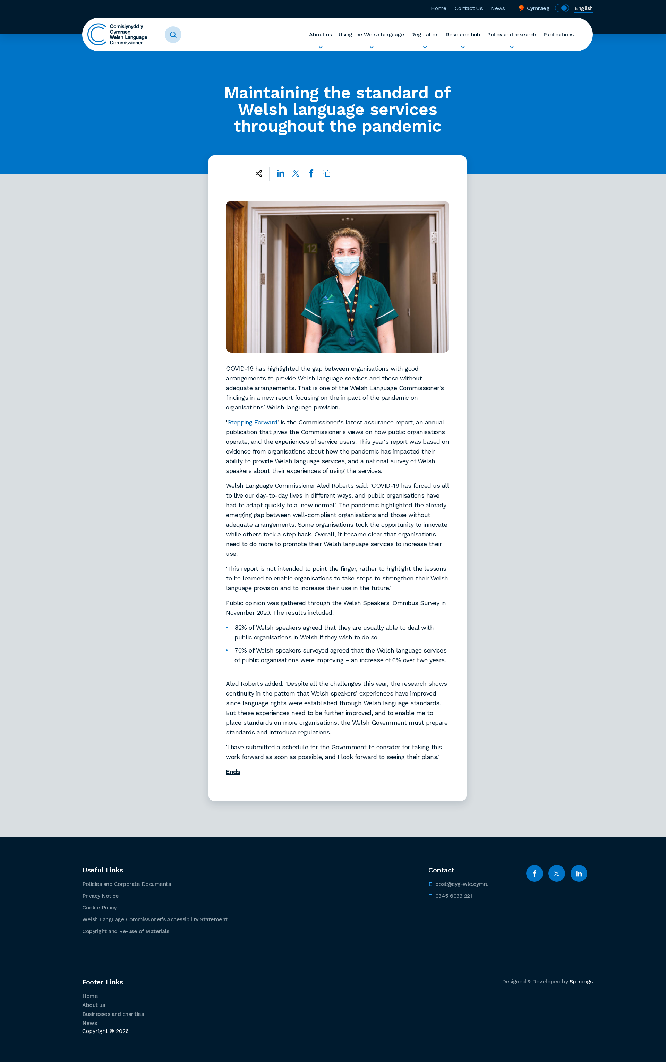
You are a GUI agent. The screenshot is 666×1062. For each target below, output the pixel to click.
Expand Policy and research (511, 47)
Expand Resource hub (462, 47)
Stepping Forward (252, 422)
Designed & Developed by (547, 981)
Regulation (424, 34)
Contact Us (469, 8)
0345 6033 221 (450, 895)
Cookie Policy (99, 907)
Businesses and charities (113, 1014)
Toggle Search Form (173, 34)
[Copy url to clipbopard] (326, 173)
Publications (558, 34)
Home (438, 8)
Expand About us (320, 47)
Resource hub (462, 34)
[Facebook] (534, 873)
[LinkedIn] (579, 873)
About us (320, 34)
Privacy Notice (100, 895)
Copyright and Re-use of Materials (125, 931)
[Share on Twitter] (296, 173)
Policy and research (511, 34)
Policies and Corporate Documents (126, 884)
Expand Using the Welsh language (371, 47)
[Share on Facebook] (311, 173)
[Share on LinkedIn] (280, 173)
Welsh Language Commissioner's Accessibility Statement (155, 919)
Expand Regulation (424, 47)
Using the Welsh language (371, 34)
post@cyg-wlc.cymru (458, 883)
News (498, 8)
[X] (556, 873)
